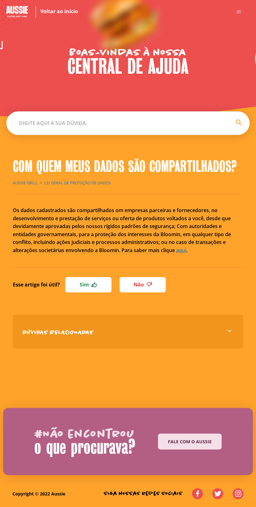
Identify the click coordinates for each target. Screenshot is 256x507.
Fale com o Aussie (190, 442)
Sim (84, 284)
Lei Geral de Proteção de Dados (77, 183)
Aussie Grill (25, 183)
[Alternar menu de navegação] (239, 12)
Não (139, 284)
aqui (181, 250)
